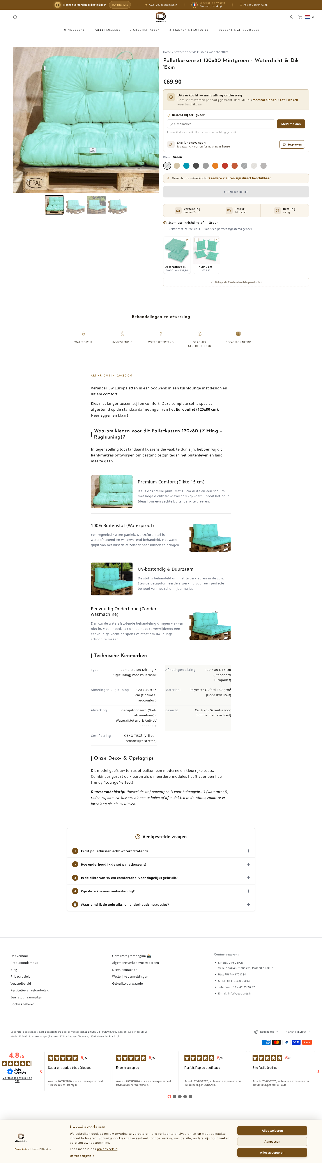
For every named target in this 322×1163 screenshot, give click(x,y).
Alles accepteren (272, 1152)
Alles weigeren (272, 1130)
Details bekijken (80, 1156)
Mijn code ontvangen (161, 609)
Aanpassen (272, 1141)
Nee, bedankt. (161, 620)
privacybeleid (107, 1149)
